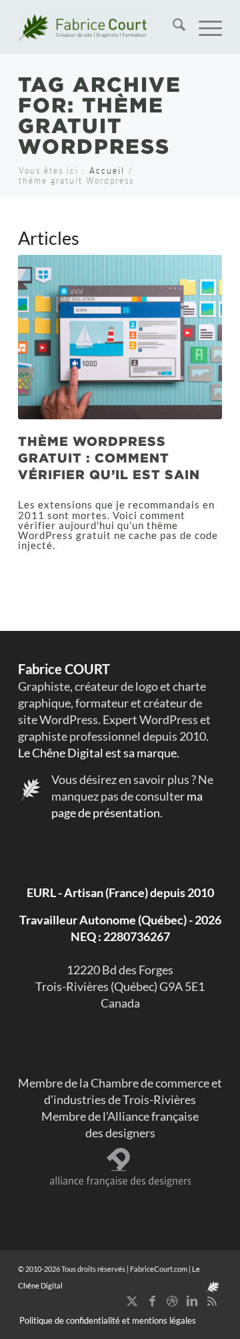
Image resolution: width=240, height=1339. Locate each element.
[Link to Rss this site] (212, 1300)
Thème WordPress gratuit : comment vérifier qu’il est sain (109, 457)
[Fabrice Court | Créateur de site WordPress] (99, 26)
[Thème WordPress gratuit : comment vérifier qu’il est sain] (120, 337)
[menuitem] (172, 26)
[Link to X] (132, 1300)
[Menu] (203, 26)
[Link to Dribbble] (172, 1300)
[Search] (172, 26)
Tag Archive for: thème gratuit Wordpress (99, 115)
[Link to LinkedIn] (192, 1300)
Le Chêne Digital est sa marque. (98, 752)
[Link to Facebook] (152, 1300)
